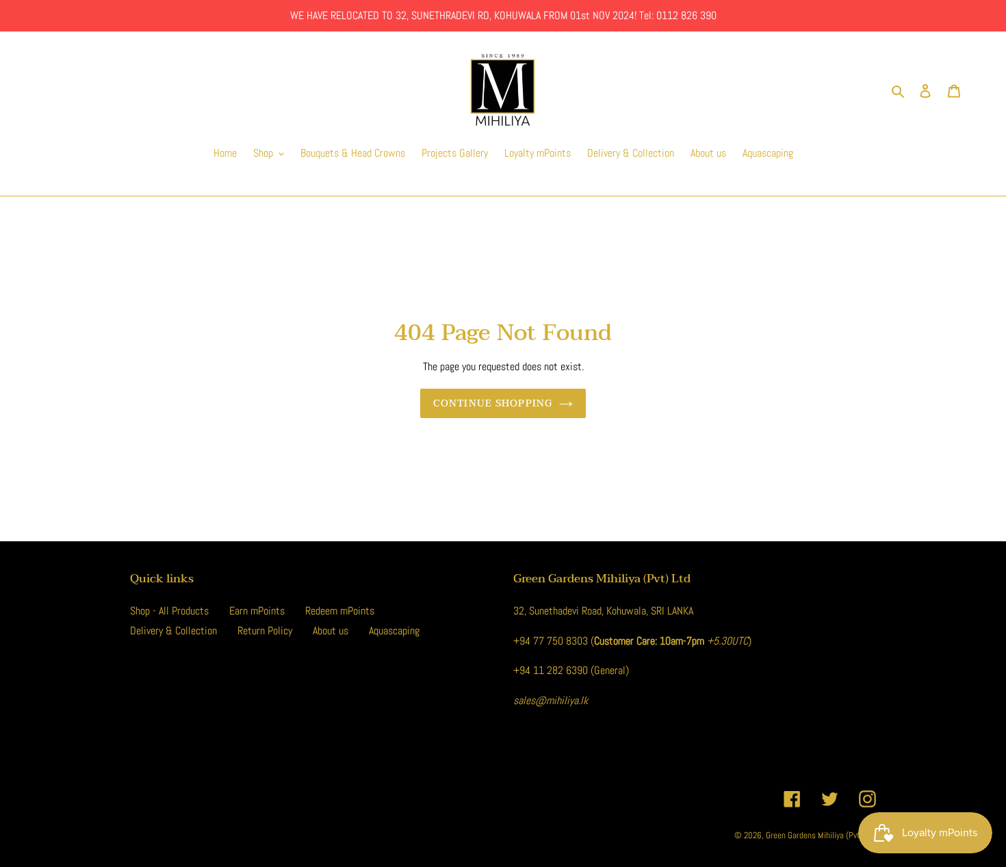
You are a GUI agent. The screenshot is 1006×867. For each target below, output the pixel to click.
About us (330, 630)
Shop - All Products (169, 611)
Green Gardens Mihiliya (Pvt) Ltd (821, 835)
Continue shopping (492, 403)
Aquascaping (394, 630)
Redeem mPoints (339, 611)
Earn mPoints (257, 611)
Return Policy (264, 630)
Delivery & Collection (173, 630)
